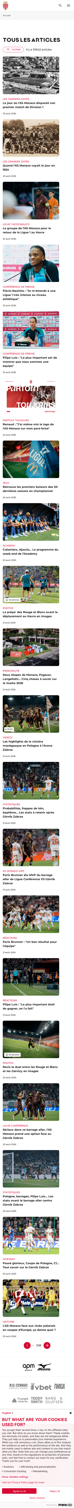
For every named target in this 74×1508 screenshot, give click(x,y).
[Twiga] (59, 1386)
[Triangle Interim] (20, 1400)
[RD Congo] (18, 1386)
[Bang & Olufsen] (53, 1400)
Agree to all (19, 1491)
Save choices (37, 1497)
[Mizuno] (44, 1367)
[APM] (29, 1367)
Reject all (55, 1491)
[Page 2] (47, 1345)
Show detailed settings (15, 1477)
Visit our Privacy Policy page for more (23, 1482)
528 (38, 1345)
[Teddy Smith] (37, 1400)
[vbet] (40, 1386)
